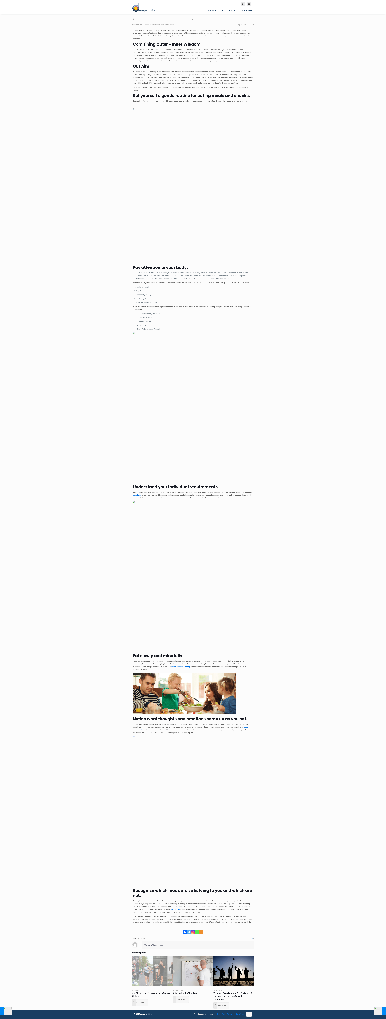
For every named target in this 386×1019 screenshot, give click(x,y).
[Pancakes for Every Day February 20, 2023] (380, 1011)
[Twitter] (189, 932)
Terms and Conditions (235, 1014)
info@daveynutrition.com (204, 1014)
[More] (201, 932)
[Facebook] (185, 932)
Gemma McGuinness (152, 25)
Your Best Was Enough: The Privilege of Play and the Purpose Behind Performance (232, 996)
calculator (137, 495)
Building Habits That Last (185, 993)
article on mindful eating (180, 667)
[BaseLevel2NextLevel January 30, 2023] (6, 1011)
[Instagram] (193, 932)
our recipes (175, 909)
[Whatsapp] (197, 932)
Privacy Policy (221, 1014)
